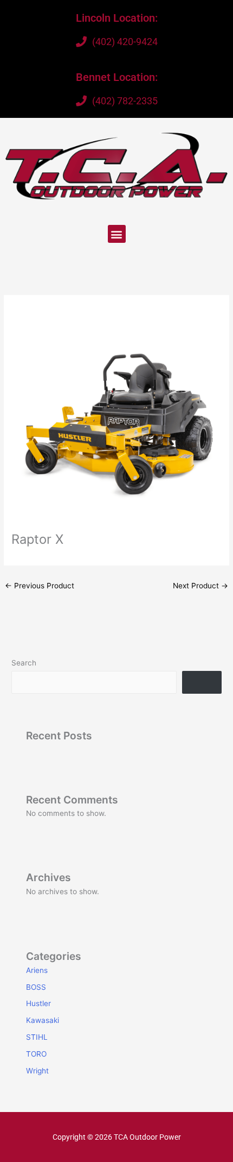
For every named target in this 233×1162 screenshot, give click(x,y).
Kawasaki (42, 1020)
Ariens (37, 970)
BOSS (36, 987)
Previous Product (39, 585)
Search (23, 662)
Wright (37, 1070)
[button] (117, 234)
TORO (36, 1054)
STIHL (37, 1037)
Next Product (200, 585)
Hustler (38, 1003)
